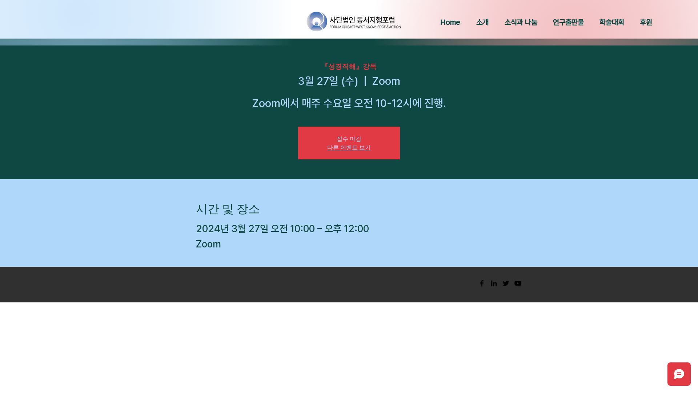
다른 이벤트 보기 (349, 147)
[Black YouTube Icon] (518, 283)
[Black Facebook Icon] (482, 283)
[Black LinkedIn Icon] (494, 283)
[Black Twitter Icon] (506, 283)
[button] (482, 22)
